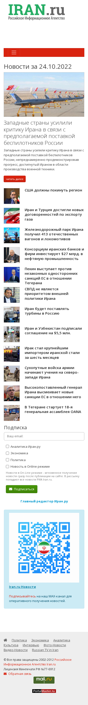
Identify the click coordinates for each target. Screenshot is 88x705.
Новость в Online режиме (30, 466)
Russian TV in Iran (45, 650)
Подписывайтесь (22, 596)
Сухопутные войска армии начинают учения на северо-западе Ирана (52, 372)
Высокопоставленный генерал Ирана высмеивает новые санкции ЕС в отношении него (53, 392)
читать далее (14, 179)
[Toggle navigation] (14, 52)
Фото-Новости (55, 645)
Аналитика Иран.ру (25, 446)
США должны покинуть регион (53, 190)
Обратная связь (20, 674)
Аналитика (61, 640)
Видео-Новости (16, 650)
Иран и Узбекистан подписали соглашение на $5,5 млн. (53, 330)
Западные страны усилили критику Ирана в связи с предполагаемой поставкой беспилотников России (39, 132)
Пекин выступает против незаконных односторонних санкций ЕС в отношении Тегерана (51, 275)
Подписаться (23, 489)
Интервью (31, 645)
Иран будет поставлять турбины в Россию (47, 311)
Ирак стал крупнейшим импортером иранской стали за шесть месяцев (52, 352)
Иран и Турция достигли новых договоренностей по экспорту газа (54, 214)
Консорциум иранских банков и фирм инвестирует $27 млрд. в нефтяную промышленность (54, 254)
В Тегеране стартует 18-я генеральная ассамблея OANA (53, 409)
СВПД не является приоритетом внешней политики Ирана (46, 293)
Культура (11, 645)
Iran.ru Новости (22, 587)
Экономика (19, 453)
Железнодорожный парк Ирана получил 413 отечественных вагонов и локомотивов (54, 234)
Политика (18, 460)
